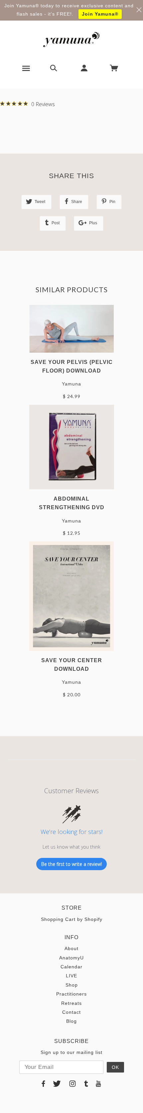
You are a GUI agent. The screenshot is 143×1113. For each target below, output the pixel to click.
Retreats (71, 1003)
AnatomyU (71, 957)
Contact (71, 1012)
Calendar (71, 966)
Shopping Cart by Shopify (71, 919)
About (71, 948)
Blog (71, 1021)
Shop (72, 985)
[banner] (71, 39)
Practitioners (71, 994)
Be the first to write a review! (71, 864)
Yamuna (71, 383)
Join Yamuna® (100, 14)
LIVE (71, 975)
